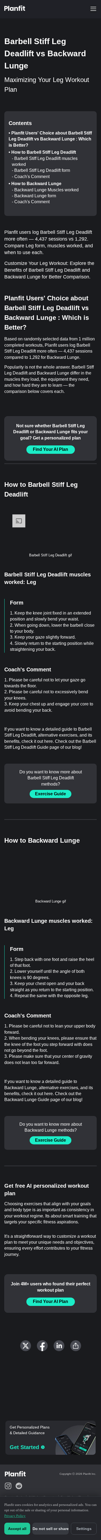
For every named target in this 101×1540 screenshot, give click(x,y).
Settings (84, 1528)
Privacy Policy (15, 1516)
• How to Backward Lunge (35, 183)
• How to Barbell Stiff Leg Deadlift (42, 152)
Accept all (17, 1528)
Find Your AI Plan (50, 449)
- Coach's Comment (31, 176)
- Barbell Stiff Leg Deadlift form (41, 170)
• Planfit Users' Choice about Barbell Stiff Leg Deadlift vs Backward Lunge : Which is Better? (50, 139)
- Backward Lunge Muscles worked (45, 190)
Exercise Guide (50, 794)
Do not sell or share (51, 1528)
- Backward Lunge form (34, 195)
